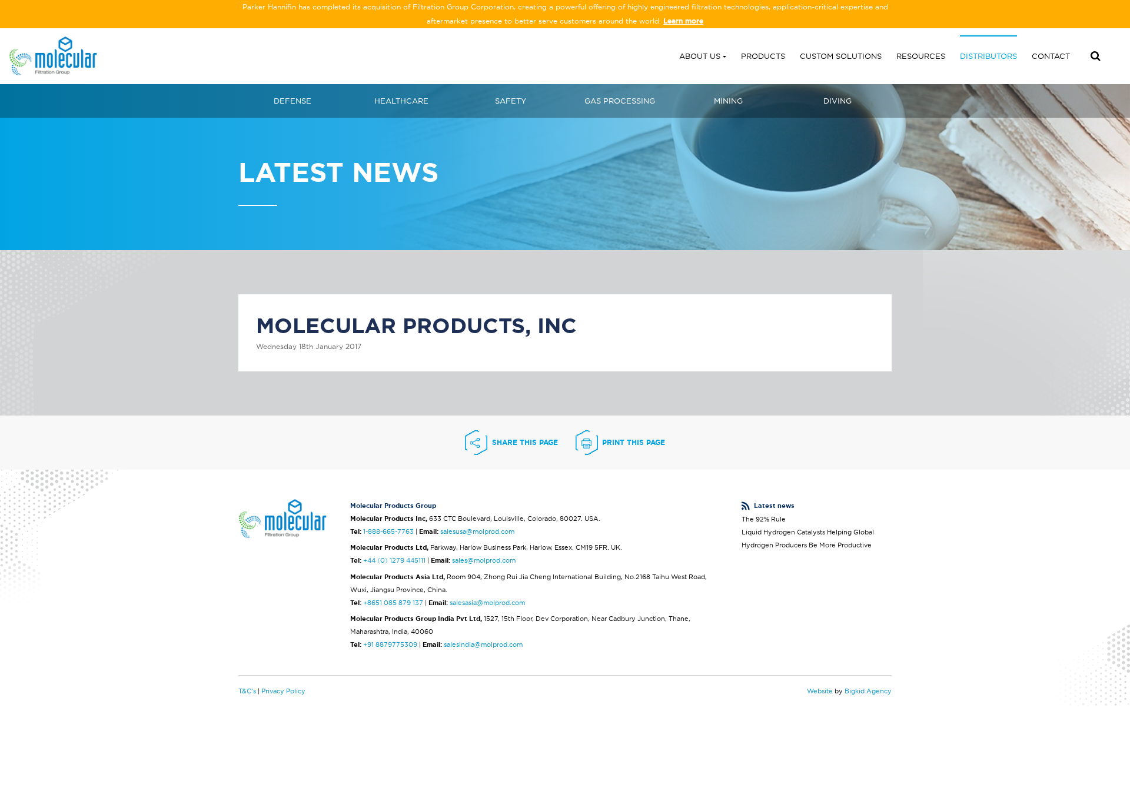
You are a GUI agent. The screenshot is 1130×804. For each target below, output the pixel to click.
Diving (837, 101)
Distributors (988, 56)
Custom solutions (841, 56)
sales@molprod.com (484, 560)
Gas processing (619, 101)
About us (699, 56)
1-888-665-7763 (388, 531)
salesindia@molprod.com (483, 644)
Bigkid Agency (868, 691)
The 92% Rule (764, 519)
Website (820, 691)
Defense (292, 101)
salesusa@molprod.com (477, 531)
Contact (1051, 56)
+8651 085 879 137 (393, 602)
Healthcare (401, 101)
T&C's (247, 691)
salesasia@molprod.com (487, 602)
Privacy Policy (283, 691)
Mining (728, 101)
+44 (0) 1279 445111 (394, 560)
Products (763, 56)
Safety (510, 101)
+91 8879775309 (390, 644)
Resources (920, 56)
